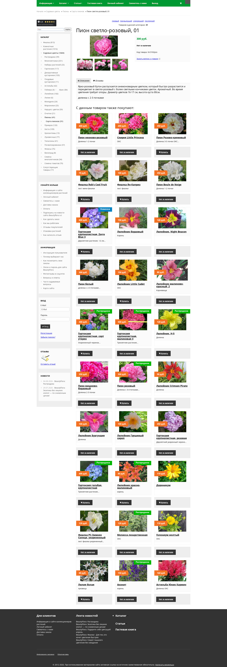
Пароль (44, 315)
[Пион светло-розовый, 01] (104, 46)
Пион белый (85, 284)
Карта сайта (48, 288)
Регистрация (46, 333)
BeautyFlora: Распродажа (87, 621)
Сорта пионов (77, 11)
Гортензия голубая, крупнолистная (90, 486)
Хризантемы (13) (52, 133)
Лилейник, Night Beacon (171, 231)
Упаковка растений (52, 231)
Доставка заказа (50, 204)
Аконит (121, 584)
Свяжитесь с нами (51, 201)
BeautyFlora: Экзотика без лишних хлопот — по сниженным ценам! (54, 391)
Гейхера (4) (50, 89)
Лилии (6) (49, 97)
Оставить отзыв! (48, 364)
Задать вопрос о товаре (147, 58)
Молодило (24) (51, 101)
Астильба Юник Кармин (171, 584)
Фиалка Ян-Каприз (128, 184)
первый (115, 21)
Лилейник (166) (51, 93)
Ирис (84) (63, 89)
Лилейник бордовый (130, 231)
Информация (46, 3)
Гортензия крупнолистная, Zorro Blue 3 (91, 234)
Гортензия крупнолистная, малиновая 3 (127, 336)
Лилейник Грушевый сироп (130, 437)
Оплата (46, 208)
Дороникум (163, 485)
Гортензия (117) (52, 68)
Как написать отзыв (52, 235)
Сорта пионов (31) (54, 121)
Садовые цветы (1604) (53, 53)
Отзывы (99, 80)
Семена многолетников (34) (53, 158)
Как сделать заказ (51, 219)
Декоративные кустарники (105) (52, 74)
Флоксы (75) (50, 149)
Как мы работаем (51, 223)
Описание (84, 80)
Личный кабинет (51, 197)
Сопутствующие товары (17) (50, 168)
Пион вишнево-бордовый (88, 387)
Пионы (66, 11)
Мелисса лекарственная (132, 534)
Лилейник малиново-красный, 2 (169, 285)
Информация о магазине (45, 654)
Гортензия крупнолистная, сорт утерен (91, 336)
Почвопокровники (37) (55, 145)
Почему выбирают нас (53, 256)
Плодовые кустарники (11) (52, 80)
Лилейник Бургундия (91, 435)
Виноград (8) (50, 153)
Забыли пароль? (48, 337)
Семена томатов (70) (54, 163)
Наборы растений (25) (55, 64)
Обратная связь (63, 654)
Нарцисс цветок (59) (54, 109)
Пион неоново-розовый (92, 137)
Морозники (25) (52, 105)
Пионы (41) (50, 117)
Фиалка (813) (49, 42)
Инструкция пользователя (55, 252)
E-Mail (43, 305)
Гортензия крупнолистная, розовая (171, 437)
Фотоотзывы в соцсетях (54, 274)
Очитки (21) (50, 113)
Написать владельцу (164, 664)
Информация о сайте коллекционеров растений (55, 191)
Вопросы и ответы (51, 277)
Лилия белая (86, 584)
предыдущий (126, 21)
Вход (46, 326)
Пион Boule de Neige (168, 184)
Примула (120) (51, 125)
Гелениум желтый (167, 534)
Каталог (63, 3)
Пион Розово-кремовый (171, 137)
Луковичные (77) (52, 137)
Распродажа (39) (52, 57)
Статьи (77, 3)
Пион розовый (126, 385)
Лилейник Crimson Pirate (172, 385)
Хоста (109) (49, 129)
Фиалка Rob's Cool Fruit (92, 184)
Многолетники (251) (54, 61)
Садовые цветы (53, 11)
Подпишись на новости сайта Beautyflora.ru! (53, 214)
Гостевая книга (125, 629)
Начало (40, 11)
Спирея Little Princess (130, 137)
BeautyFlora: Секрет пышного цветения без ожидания (89, 641)
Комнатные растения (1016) (50, 47)
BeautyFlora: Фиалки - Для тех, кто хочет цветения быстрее (91, 636)
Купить (164, 152)
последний (150, 21)
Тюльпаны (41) (51, 141)
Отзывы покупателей (53, 227)
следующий (138, 21)
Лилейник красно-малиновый (128, 486)
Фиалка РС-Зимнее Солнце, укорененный (91, 536)
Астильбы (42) (51, 86)
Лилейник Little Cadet (131, 284)
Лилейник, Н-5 (165, 333)
